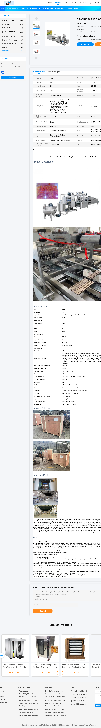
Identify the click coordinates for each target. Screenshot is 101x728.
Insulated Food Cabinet (12, 40)
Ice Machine (12, 24)
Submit (42, 611)
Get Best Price (85, 44)
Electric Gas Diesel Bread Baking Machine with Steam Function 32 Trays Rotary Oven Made (44, 667)
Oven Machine (12, 28)
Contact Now (13, 77)
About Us (3, 696)
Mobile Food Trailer (12, 20)
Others (12, 47)
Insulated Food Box (12, 36)
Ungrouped (12, 50)
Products (3, 694)
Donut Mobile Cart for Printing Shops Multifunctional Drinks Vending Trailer (29, 703)
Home (2, 691)
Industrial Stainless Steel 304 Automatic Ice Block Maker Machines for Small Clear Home (55, 703)
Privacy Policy (4, 705)
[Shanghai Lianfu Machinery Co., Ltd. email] (2, 72)
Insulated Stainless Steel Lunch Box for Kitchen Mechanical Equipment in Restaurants (73, 667)
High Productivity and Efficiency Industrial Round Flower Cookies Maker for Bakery (14, 667)
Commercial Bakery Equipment (12, 32)
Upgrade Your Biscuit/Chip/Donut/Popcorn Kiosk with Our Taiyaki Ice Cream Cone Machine (28, 694)
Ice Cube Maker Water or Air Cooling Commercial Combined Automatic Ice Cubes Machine (55, 693)
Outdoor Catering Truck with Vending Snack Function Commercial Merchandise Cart (29, 712)
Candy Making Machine (12, 43)
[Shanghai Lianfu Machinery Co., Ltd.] (8, 3)
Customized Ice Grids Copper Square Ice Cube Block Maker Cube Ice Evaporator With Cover (55, 712)
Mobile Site (3, 702)
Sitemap (2, 699)
